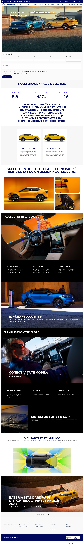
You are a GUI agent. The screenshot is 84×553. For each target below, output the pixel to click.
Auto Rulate (27, 4)
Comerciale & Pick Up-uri (8, 524)
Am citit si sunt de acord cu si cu (25, 71)
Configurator (21, 528)
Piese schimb (42, 4)
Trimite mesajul (7, 76)
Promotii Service (54, 524)
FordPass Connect (54, 529)
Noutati (67, 522)
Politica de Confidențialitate (40, 71)
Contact (80, 4)
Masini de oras (22, 524)
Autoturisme (6, 522)
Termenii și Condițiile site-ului (24, 71)
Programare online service (55, 528)
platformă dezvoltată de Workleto (10, 544)
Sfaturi (67, 524)
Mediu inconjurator (69, 528)
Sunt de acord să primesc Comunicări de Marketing (16, 73)
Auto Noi (19, 4)
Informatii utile (51, 4)
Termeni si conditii (17, 542)
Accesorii (52, 526)
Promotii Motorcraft (54, 522)
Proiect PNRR (60, 4)
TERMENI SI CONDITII (41, 514)
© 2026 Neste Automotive (8, 542)
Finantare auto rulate (39, 526)
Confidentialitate (25, 542)
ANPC (37, 542)
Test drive (72, 4)
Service (34, 4)
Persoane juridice (38, 524)
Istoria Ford (68, 526)
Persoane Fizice (38, 522)
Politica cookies (32, 542)
